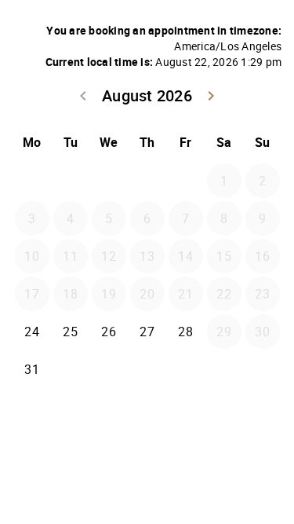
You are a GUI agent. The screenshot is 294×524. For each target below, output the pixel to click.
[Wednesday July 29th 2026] (109, 180)
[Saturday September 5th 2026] (224, 369)
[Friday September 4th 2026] (186, 369)
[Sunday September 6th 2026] (262, 369)
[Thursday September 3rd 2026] (147, 369)
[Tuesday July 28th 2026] (70, 180)
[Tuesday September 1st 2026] (70, 369)
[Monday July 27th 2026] (32, 180)
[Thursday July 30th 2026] (147, 180)
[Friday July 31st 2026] (186, 180)
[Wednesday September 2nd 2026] (109, 369)
